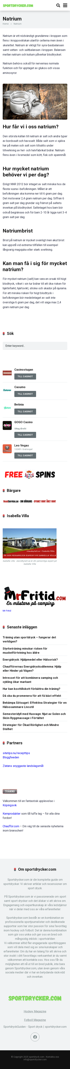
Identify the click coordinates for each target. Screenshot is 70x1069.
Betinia (19, 404)
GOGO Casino (23, 422)
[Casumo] (7, 394)
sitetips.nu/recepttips (16, 753)
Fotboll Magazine (35, 1020)
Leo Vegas (21, 445)
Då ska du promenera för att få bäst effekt (32, 695)
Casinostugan (24, 369)
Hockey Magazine (35, 1011)
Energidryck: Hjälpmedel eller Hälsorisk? (30, 659)
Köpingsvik (10, 805)
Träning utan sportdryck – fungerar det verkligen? (29, 639)
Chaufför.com (11, 826)
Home (6, 24)
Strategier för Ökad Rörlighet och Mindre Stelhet (31, 727)
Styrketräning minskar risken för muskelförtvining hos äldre (25, 650)
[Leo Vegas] (7, 452)
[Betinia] (7, 411)
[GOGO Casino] (7, 429)
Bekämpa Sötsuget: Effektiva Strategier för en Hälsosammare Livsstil (35, 705)
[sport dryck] (18, 5)
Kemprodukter (11, 813)
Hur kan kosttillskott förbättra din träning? (31, 689)
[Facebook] (35, 1037)
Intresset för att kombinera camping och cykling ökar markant (30, 680)
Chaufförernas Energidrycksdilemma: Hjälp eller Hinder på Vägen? (32, 668)
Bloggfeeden (11, 757)
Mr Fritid (7, 610)
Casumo (19, 387)
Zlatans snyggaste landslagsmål (23, 766)
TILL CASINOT (25, 376)
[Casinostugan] (7, 376)
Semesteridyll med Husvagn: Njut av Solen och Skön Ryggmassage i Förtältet (34, 716)
